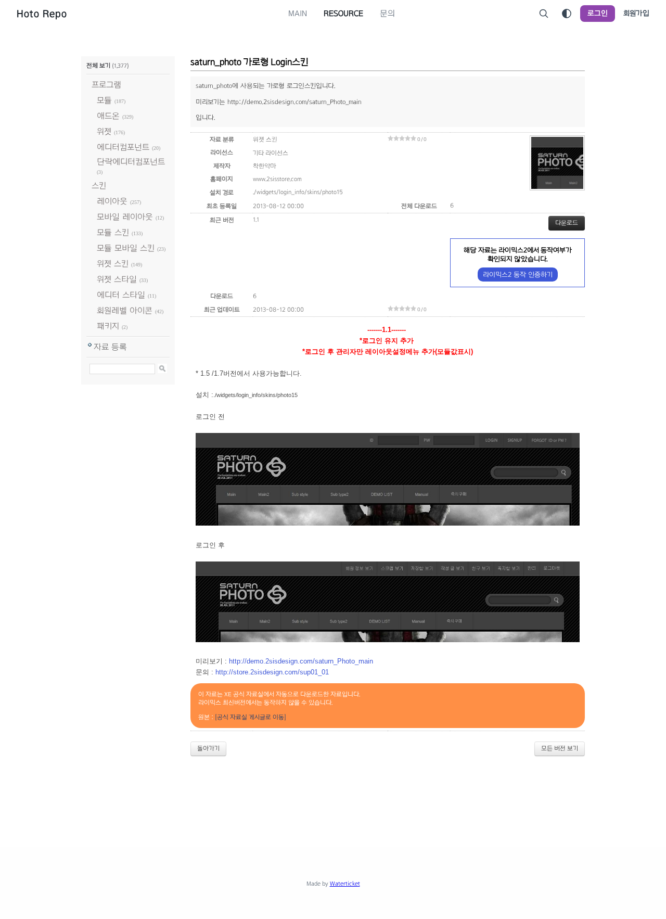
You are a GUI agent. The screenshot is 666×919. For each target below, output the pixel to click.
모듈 (104, 100)
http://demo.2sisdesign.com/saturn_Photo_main (301, 661)
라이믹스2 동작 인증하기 (518, 274)
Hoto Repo (42, 13)
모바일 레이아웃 (125, 216)
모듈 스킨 (113, 232)
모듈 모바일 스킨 (126, 248)
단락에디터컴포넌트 (131, 161)
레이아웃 (112, 201)
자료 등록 (110, 346)
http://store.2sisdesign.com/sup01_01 (272, 672)
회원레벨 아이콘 (124, 310)
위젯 (104, 131)
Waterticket (345, 883)
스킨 (99, 185)
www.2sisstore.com (277, 179)
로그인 (597, 13)
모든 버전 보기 (559, 748)
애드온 (108, 115)
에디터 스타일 (121, 294)
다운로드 (566, 222)
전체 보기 (98, 65)
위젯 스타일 (117, 279)
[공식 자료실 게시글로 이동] (250, 717)
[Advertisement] (333, 793)
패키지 (108, 326)
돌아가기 (208, 748)
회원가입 (636, 13)
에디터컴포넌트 (123, 147)
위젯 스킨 (113, 263)
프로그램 (106, 84)
